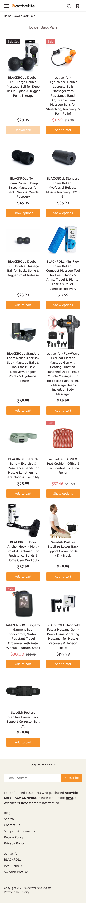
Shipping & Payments (19, 831)
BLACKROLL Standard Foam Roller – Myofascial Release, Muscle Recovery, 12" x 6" (63, 187)
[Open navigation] (6, 6)
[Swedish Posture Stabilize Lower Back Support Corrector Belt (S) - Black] (63, 521)
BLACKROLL (12, 859)
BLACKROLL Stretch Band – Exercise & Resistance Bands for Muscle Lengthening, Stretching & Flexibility (23, 468)
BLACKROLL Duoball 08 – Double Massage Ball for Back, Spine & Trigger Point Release (23, 268)
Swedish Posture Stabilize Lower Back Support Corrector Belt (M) (23, 719)
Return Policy (14, 837)
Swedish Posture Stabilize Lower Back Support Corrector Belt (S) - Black (63, 548)
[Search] (68, 5)
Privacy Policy (14, 843)
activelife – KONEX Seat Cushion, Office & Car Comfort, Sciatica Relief (63, 465)
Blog (7, 812)
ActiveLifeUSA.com (39, 888)
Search (9, 819)
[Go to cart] (77, 5)
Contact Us (12, 825)
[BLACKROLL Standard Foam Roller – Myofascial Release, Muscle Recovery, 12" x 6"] (63, 157)
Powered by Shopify (16, 892)
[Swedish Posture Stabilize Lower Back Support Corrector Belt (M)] (23, 691)
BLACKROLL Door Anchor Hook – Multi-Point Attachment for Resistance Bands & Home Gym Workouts (23, 551)
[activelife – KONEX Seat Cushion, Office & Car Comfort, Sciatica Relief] (63, 438)
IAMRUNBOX (13, 866)
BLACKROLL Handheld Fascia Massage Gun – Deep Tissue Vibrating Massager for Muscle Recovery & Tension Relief (63, 636)
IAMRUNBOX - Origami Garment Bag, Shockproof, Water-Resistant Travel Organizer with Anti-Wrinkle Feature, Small (23, 636)
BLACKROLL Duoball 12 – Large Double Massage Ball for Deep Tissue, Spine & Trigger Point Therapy (23, 86)
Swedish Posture (16, 872)
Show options (23, 213)
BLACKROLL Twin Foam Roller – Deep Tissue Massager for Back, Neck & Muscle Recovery (23, 187)
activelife (10, 853)
